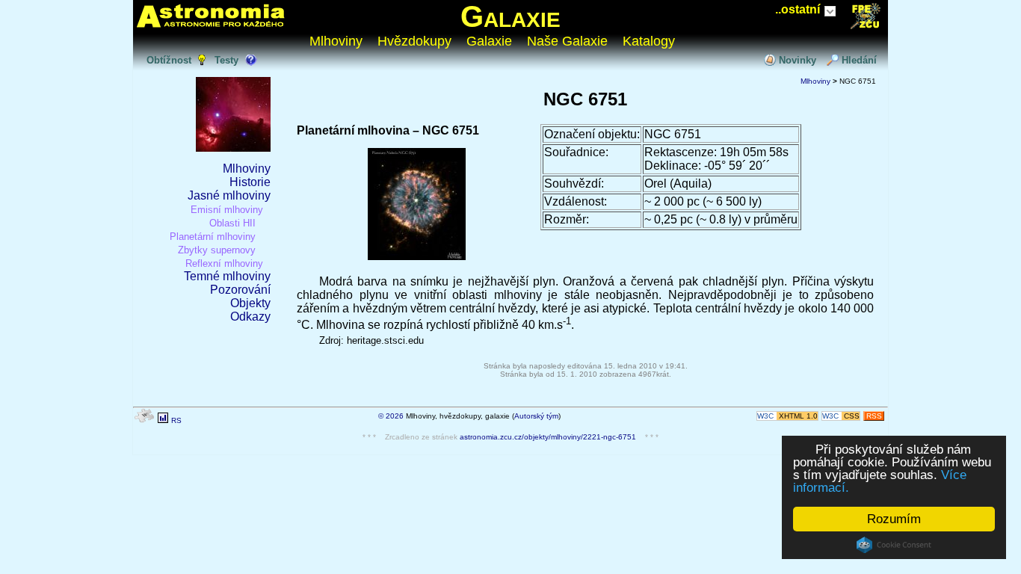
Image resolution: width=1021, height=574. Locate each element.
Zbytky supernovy (217, 250)
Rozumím (894, 519)
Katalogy (649, 41)
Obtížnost (168, 60)
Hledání (859, 60)
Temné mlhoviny (227, 276)
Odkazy (250, 316)
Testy (226, 60)
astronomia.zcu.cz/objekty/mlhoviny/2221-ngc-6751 (548, 437)
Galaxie (510, 16)
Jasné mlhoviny (229, 195)
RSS (874, 416)
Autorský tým (536, 416)
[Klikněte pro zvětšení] (417, 256)
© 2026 (391, 416)
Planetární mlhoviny (213, 236)
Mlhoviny (336, 41)
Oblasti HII (232, 223)
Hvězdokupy (414, 41)
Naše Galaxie (567, 41)
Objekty (250, 303)
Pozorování (240, 289)
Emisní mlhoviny (227, 209)
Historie (250, 182)
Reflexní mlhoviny (224, 263)
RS (176, 420)
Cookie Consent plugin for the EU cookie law (894, 545)
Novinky (797, 60)
